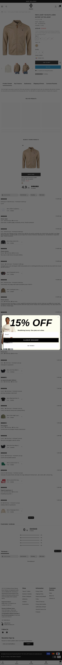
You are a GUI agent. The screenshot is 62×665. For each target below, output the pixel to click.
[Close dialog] (58, 317)
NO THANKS (31, 345)
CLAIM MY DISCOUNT (31, 340)
